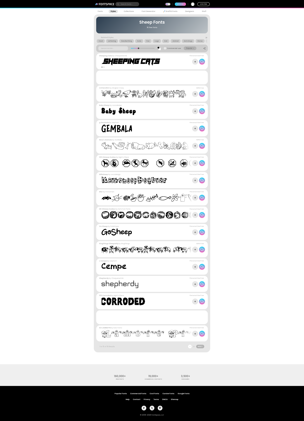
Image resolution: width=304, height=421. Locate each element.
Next (200, 346)
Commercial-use (174, 48)
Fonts (100, 11)
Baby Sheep (104, 105)
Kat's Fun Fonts (124, 209)
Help (128, 399)
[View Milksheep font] (134, 180)
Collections (129, 11)
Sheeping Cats (105, 56)
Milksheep (103, 174)
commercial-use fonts (153, 379)
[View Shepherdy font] (120, 284)
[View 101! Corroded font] (123, 301)
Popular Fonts (121, 393)
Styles (113, 11)
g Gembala (104, 122)
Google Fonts (184, 393)
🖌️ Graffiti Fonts (170, 11)
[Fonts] (104, 4)
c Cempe (103, 261)
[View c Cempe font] (114, 267)
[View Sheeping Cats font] (131, 62)
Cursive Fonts (168, 393)
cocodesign (117, 105)
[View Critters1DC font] (144, 94)
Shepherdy (104, 278)
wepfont (115, 122)
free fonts (120, 379)
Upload (180, 4)
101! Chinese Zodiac (107, 157)
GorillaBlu (118, 140)
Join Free (203, 4)
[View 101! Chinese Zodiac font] (149, 163)
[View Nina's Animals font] (145, 146)
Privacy (147, 399)
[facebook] (144, 408)
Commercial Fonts (138, 393)
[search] (127, 4)
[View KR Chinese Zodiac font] (149, 215)
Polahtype (114, 226)
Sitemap (174, 399)
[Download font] (202, 62)
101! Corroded (105, 295)
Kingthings (125, 243)
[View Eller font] (150, 198)
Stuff (204, 11)
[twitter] (152, 408)
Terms (156, 399)
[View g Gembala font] (117, 128)
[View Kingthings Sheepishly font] (161, 249)
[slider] (138, 48)
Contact (136, 399)
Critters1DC (104, 88)
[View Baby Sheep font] (119, 111)
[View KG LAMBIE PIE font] (150, 334)
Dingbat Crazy (118, 88)
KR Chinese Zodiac (107, 209)
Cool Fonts (154, 393)
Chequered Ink (121, 56)
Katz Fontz (118, 328)
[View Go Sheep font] (117, 232)
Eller (101, 192)
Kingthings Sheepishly (108, 243)
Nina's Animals (105, 140)
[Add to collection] (195, 62)
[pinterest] (160, 408)
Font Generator (148, 11)
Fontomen (110, 192)
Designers (189, 11)
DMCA (165, 399)
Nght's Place (124, 157)
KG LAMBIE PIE (105, 328)
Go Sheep (103, 226)
